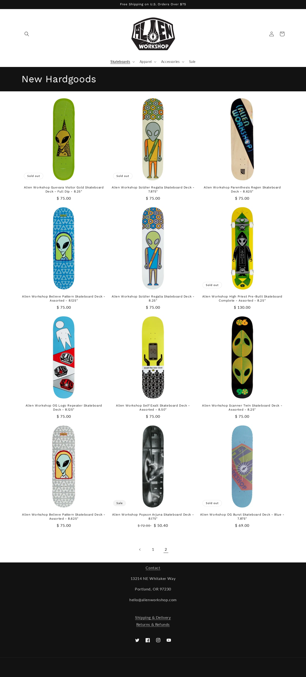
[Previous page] (140, 549)
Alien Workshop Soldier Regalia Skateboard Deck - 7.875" (153, 189)
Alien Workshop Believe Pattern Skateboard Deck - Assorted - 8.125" (63, 298)
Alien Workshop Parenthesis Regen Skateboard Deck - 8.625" (242, 189)
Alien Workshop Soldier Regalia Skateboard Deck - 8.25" (153, 298)
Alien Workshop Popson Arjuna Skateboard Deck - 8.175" (153, 516)
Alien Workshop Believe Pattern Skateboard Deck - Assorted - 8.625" (63, 516)
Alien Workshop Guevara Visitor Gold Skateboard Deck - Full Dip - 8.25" (64, 189)
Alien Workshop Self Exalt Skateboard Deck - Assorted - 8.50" (153, 407)
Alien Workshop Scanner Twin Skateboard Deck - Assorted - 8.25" (242, 407)
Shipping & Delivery (153, 617)
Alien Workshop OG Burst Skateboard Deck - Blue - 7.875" (242, 516)
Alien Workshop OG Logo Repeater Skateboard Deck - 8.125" (64, 407)
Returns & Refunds (153, 624)
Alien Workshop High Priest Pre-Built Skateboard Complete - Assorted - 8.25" (242, 298)
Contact (153, 567)
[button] (27, 34)
